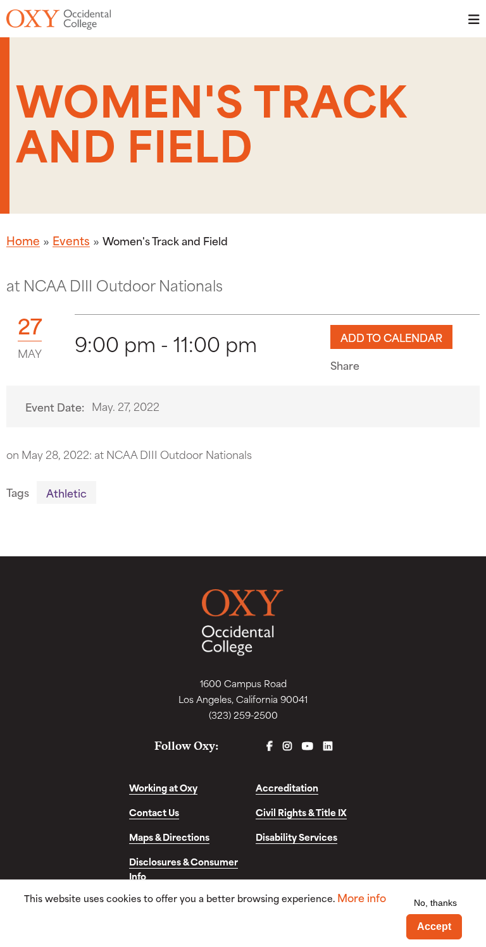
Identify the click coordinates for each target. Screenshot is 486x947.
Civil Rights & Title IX (301, 812)
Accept (434, 926)
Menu (470, 19)
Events (71, 240)
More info (361, 897)
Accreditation (287, 787)
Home (23, 240)
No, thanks (435, 903)
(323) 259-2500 (243, 714)
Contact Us (154, 812)
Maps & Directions (169, 836)
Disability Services (296, 836)
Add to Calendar (391, 337)
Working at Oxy (163, 787)
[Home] (58, 19)
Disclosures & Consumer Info (183, 868)
